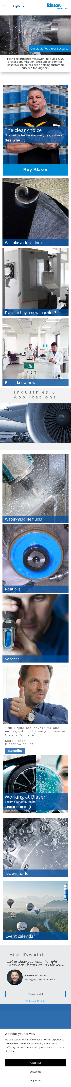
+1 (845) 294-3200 (35, 1000)
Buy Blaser (35, 169)
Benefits (15, 751)
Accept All (35, 1062)
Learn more (15, 807)
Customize (35, 1071)
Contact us (34, 994)
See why (12, 140)
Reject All (35, 1080)
